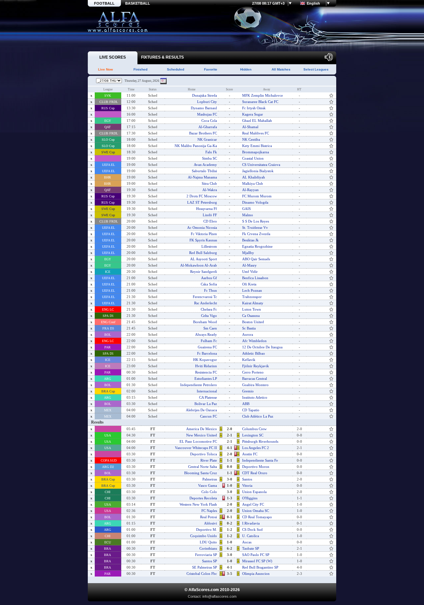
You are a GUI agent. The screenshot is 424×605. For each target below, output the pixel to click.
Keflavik (248, 360)
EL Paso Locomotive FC (198, 441)
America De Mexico (201, 429)
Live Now (105, 69)
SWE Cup (108, 152)
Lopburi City (207, 102)
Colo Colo (209, 492)
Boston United (253, 322)
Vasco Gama (207, 485)
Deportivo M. (206, 529)
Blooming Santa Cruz (200, 473)
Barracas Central (254, 378)
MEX (108, 410)
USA (108, 435)
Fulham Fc (209, 341)
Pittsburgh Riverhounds (260, 441)
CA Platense (208, 397)
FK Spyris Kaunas (203, 240)
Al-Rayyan (250, 190)
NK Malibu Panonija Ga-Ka (196, 146)
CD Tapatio (250, 410)
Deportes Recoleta (203, 498)
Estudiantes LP (205, 378)
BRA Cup (108, 391)
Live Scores (117, 22)
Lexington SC (252, 435)
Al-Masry (249, 265)
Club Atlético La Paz (257, 416)
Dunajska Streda (204, 95)
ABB (245, 404)
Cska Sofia (209, 284)
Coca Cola (209, 121)
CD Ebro (210, 221)
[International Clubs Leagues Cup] (108, 429)
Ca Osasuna (251, 316)
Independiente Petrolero (198, 385)
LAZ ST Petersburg (202, 202)
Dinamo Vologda (255, 202)
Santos (247, 479)
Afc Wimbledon (254, 341)
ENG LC (108, 309)
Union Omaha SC (255, 511)
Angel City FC (253, 504)
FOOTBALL (104, 3)
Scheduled (175, 69)
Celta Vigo (209, 316)
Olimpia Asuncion (256, 574)
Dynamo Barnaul (204, 108)
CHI (108, 492)
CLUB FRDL (108, 102)
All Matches (281, 69)
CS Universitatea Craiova (261, 165)
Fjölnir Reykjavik (255, 366)
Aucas (246, 542)
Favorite (210, 69)
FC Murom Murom (257, 196)
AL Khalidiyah (253, 177)
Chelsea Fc (209, 309)
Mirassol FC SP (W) (257, 561)
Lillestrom (209, 246)
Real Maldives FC (255, 133)
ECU (108, 542)
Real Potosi (208, 517)
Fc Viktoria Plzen (204, 234)
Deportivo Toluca (203, 454)
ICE (108, 272)
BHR (108, 177)
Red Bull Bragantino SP (260, 567)
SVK (108, 95)
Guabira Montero (255, 385)
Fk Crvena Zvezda (256, 234)
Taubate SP (250, 548)
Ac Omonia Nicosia (202, 227)
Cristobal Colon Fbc (201, 574)
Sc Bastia (249, 328)
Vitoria (247, 485)
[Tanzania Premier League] (108, 114)
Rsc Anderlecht (205, 303)
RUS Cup (108, 108)
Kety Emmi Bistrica (257, 146)
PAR (108, 347)
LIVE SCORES (112, 57)
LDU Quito (208, 542)
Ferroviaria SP (206, 555)
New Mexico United (201, 435)
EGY (108, 121)
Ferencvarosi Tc (205, 297)
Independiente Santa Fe (260, 460)
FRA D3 (108, 328)
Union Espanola (254, 492)
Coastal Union (253, 158)
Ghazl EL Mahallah (257, 121)
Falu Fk (211, 152)
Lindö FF (210, 215)
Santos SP (209, 561)
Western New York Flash (198, 504)
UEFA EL (108, 165)
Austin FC (249, 454)
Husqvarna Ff (206, 209)
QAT (108, 127)
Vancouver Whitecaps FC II (196, 448)
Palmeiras (209, 479)
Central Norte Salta (202, 467)
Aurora (247, 334)
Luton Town (251, 309)
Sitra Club (209, 183)
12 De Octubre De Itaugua (262, 347)
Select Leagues (316, 69)
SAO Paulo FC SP (255, 555)
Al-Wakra (209, 190)
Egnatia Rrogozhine (257, 246)
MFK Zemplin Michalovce (262, 95)
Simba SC (209, 158)
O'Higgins (249, 498)
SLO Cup (108, 139)
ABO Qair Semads (256, 259)
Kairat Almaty (252, 303)
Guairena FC (207, 347)
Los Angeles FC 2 (255, 448)
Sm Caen (210, 328)
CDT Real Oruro (254, 473)
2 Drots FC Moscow (201, 196)
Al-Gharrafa (207, 127)
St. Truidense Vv (255, 227)
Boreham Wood (205, 322)
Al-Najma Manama (202, 177)
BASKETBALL (137, 3)
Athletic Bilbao (253, 353)
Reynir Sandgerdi (203, 272)
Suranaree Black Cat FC (260, 102)
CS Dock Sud (252, 529)
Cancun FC (208, 416)
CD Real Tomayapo (257, 517)
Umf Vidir (250, 272)
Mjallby (248, 253)
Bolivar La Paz (205, 404)
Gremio (248, 391)
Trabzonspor (252, 297)
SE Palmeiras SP (204, 567)
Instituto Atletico (254, 397)
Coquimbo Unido (203, 536)
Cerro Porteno (253, 372)
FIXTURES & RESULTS (162, 57)
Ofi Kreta (249, 284)
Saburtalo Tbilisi (204, 171)
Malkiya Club (252, 183)
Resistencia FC (206, 372)
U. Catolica (250, 536)
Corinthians (208, 548)
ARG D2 (108, 467)
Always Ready (206, 334)
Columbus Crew (254, 429)
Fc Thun (210, 290)
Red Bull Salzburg (203, 253)
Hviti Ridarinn (206, 366)
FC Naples (209, 511)
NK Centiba (251, 139)
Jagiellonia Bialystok (258, 171)
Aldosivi (210, 523)
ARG (108, 378)
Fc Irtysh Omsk (254, 108)
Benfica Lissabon (255, 278)
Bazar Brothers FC (203, 133)
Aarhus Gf (209, 278)
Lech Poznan (252, 290)
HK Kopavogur (205, 360)
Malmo (247, 215)
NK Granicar (207, 139)
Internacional (207, 391)
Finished (140, 69)
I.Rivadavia (251, 523)
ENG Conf (108, 322)
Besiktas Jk (250, 240)
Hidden (245, 69)
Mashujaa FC (207, 114)
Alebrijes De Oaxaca (201, 410)
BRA (108, 548)
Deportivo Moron (255, 467)
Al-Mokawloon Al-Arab (198, 265)
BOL (108, 334)
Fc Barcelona (207, 353)
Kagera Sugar (252, 114)
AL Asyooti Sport (203, 259)
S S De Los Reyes (255, 221)
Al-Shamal (250, 127)
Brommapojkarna (255, 152)
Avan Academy (205, 165)
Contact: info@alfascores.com (212, 596)
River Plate (208, 460)
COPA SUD (108, 460)
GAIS (246, 209)
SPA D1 (108, 316)
